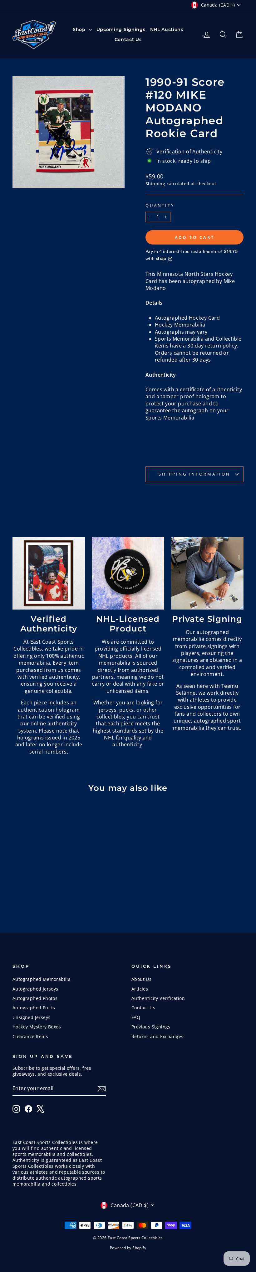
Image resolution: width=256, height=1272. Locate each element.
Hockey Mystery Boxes (36, 1027)
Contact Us (128, 39)
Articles (139, 989)
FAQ (135, 1017)
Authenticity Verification (158, 998)
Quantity (160, 205)
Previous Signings (150, 1027)
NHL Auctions (166, 29)
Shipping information (194, 474)
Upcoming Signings (120, 29)
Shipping (155, 184)
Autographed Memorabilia (41, 979)
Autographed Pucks (33, 1008)
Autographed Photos (34, 998)
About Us (141, 979)
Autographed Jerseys (35, 989)
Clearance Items (30, 1036)
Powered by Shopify (128, 1247)
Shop (80, 29)
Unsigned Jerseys (31, 1017)
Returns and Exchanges (157, 1036)
